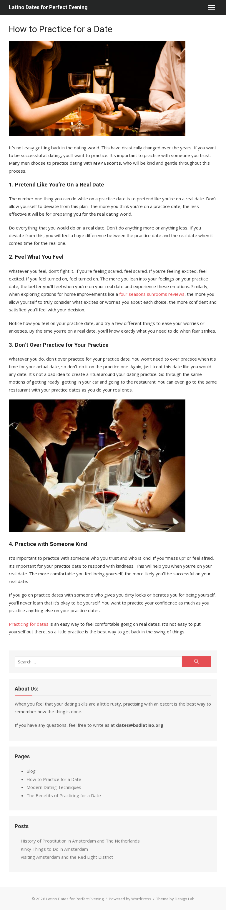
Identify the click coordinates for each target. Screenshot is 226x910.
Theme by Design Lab (175, 898)
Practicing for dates (29, 624)
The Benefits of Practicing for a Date (63, 795)
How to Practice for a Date (53, 779)
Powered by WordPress (130, 898)
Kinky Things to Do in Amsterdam (54, 849)
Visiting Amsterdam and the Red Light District (67, 857)
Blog (31, 771)
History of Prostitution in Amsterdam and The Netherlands (80, 841)
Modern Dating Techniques (53, 787)
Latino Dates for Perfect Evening (48, 7)
